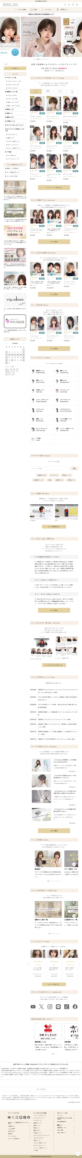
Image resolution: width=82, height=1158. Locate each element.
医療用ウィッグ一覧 (12, 91)
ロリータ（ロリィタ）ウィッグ (15, 125)
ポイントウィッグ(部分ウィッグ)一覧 (14, 130)
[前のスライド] (34, 864)
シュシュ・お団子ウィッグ (14, 148)
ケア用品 (9, 152)
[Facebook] (75, 1006)
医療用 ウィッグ (48, 91)
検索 (74, 468)
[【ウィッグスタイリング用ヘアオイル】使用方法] (66, 510)
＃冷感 (49, 480)
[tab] (33, 59)
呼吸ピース (9, 113)
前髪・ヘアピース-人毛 (13, 102)
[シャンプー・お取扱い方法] (66, 646)
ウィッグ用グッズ (12, 155)
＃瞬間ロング (59, 480)
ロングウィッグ (67, 120)
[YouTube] (33, 1006)
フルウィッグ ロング (12, 88)
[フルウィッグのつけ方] (41, 647)
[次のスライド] (74, 864)
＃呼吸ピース (71, 480)
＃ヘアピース (54, 475)
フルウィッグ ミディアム (13, 84)
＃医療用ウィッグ (38, 480)
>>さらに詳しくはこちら (74, 1102)
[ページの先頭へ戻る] (78, 1154)
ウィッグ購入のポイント (13, 172)
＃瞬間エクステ (41, 475)
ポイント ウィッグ (60, 91)
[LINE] (58, 1006)
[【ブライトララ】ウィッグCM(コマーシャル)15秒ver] (41, 510)
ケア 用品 (72, 91)
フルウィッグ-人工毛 (12, 99)
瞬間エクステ (10, 117)
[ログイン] (69, 5)
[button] (29, 964)
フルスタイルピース (12, 134)
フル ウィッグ (36, 91)
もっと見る (54, 241)
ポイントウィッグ (10, 1072)
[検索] (65, 5)
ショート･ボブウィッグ (36, 118)
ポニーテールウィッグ (13, 145)
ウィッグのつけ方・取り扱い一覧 (53, 665)
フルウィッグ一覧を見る (54, 187)
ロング (32, 1072)
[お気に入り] (73, 5)
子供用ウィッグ (11, 121)
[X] (13, 1117)
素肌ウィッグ (10, 109)
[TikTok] (66, 1006)
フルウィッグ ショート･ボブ (14, 81)
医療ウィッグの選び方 (13, 168)
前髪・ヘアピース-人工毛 (13, 105)
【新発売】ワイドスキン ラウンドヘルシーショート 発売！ (55, 719)
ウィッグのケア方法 (12, 176)
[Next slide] (78, 38)
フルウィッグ (38, 1072)
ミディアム (26, 1072)
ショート (19, 1072)
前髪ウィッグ (11, 138)
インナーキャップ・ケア (13, 159)
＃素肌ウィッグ (66, 475)
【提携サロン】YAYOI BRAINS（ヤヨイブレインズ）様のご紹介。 (57, 739)
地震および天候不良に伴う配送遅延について (41, 14)
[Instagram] (49, 1006)
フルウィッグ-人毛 (12, 95)
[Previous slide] (4, 38)
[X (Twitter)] (41, 1006)
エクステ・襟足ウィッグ (13, 141)
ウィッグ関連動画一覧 (53, 526)
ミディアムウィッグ (68, 148)
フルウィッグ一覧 (11, 77)
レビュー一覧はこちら (53, 984)
